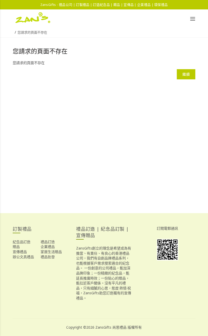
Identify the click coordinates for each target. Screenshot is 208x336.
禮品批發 (48, 256)
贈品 (16, 246)
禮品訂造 (48, 241)
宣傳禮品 (20, 251)
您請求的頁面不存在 (32, 32)
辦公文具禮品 (23, 256)
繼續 (186, 74)
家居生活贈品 (51, 251)
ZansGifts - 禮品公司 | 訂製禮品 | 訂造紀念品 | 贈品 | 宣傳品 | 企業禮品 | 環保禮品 (104, 4)
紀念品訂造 (21, 241)
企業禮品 (48, 246)
